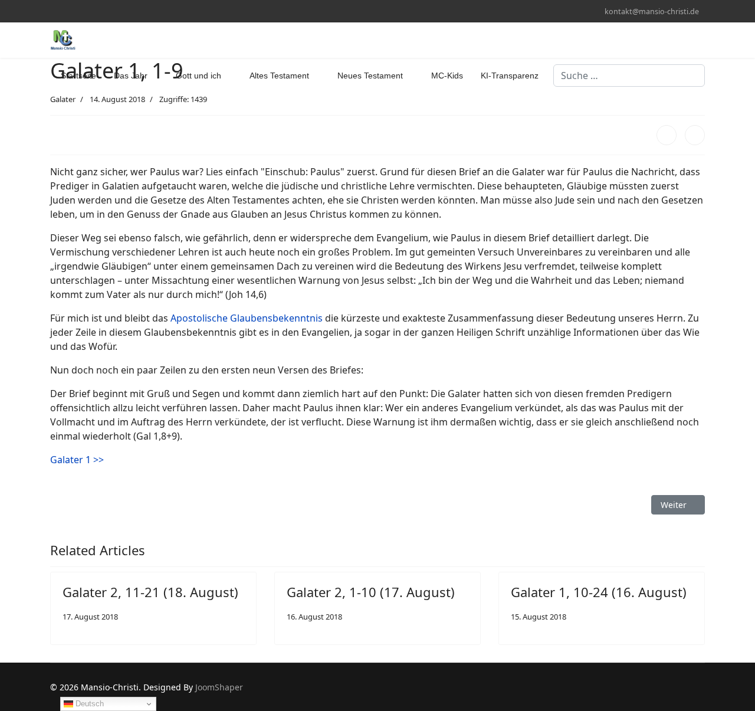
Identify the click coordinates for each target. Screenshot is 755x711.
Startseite (78, 75)
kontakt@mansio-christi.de (652, 11)
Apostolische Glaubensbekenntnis (246, 318)
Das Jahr (130, 75)
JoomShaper (219, 687)
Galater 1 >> (77, 459)
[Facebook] (53, 11)
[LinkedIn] (695, 135)
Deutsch (88, 703)
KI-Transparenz (510, 75)
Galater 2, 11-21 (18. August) (150, 592)
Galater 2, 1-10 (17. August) (371, 592)
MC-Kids (447, 75)
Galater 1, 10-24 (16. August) (599, 592)
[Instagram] (71, 11)
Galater (63, 99)
